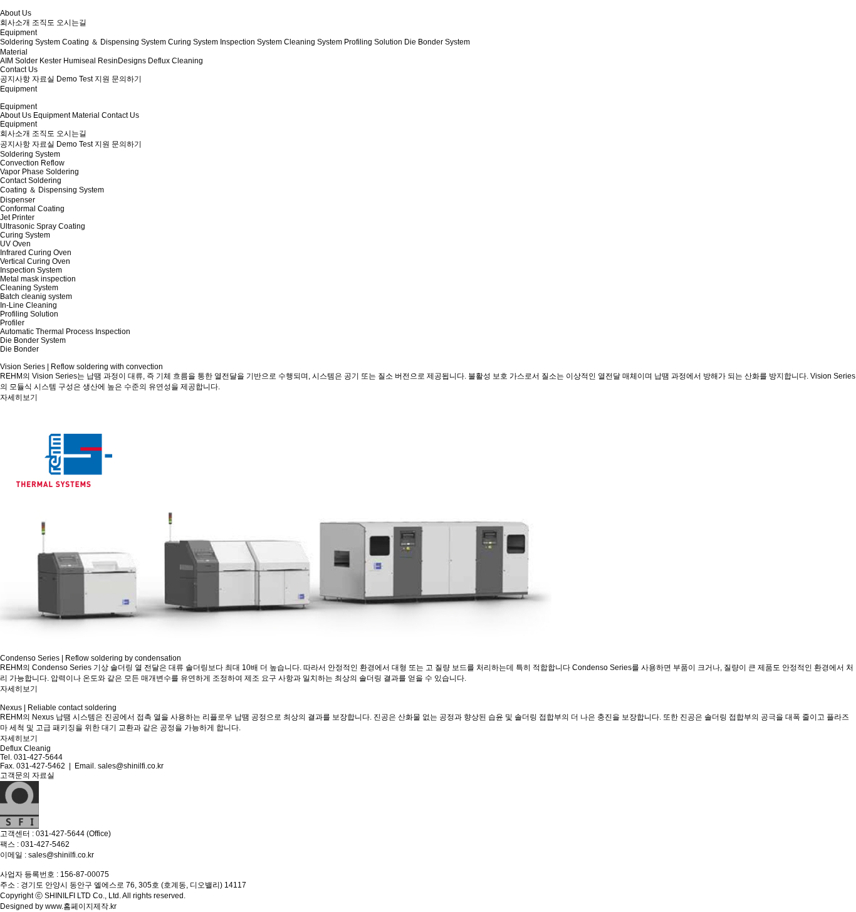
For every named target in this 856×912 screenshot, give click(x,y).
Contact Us (120, 115)
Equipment (51, 115)
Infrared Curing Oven (35, 252)
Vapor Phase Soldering (39, 171)
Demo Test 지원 (83, 144)
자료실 (43, 144)
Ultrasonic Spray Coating (42, 226)
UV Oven (15, 243)
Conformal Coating (32, 208)
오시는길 (71, 133)
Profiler (12, 322)
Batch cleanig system (36, 296)
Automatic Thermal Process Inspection (65, 331)
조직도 (43, 133)
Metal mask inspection (38, 279)
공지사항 (15, 144)
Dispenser (17, 200)
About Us (15, 115)
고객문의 (15, 775)
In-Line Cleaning (28, 305)
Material (86, 115)
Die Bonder (19, 349)
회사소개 (15, 133)
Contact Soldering (30, 180)
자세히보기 (19, 397)
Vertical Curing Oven (35, 261)
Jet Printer (17, 217)
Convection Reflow (32, 163)
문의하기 (127, 144)
